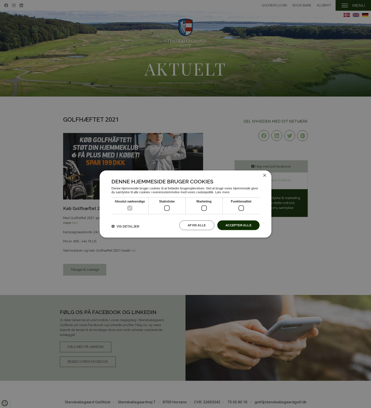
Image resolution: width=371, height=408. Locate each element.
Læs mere (222, 192)
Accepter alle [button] (238, 225)
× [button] (264, 175)
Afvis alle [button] (197, 225)
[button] (125, 226)
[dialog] (185, 204)
